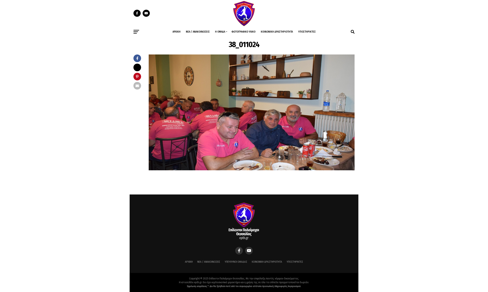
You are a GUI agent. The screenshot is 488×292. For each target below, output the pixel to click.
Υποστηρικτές (307, 31)
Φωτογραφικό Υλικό (243, 31)
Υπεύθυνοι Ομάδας (236, 261)
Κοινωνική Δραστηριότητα (277, 31)
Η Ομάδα (220, 31)
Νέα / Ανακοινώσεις (198, 31)
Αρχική (177, 31)
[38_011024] (252, 169)
